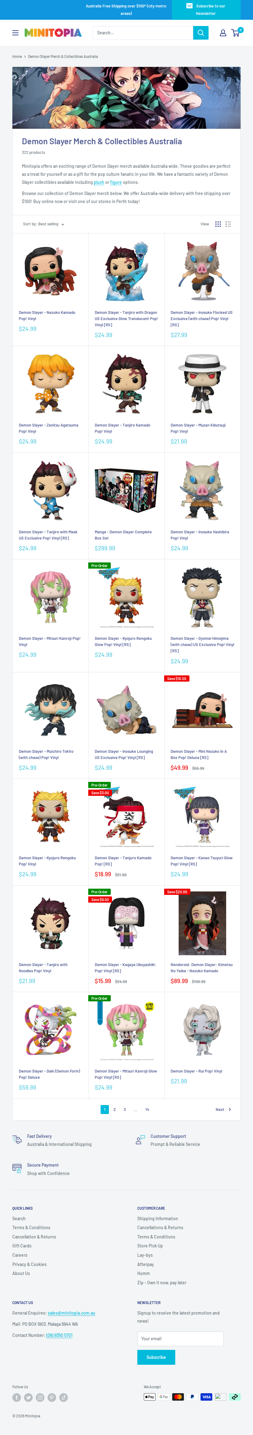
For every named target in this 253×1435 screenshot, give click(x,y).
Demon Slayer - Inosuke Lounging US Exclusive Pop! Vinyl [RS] (124, 754)
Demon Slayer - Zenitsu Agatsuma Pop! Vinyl (48, 428)
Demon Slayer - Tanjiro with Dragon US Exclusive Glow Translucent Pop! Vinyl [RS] (126, 318)
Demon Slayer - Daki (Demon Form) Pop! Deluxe (49, 1074)
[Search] (201, 33)
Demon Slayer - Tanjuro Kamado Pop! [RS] (123, 860)
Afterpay (145, 1264)
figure (116, 182)
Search (19, 1218)
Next (220, 1109)
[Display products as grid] (218, 224)
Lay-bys (145, 1255)
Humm (143, 1273)
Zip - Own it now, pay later (161, 1282)
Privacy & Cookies (29, 1264)
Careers (19, 1255)
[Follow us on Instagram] (40, 1397)
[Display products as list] (228, 224)
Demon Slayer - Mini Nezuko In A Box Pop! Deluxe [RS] (199, 754)
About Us (21, 1273)
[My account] (223, 32)
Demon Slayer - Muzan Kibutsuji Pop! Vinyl (198, 428)
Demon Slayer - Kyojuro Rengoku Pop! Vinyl (47, 860)
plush (99, 182)
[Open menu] (15, 32)
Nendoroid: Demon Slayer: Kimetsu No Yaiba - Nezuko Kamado (202, 967)
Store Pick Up (150, 1245)
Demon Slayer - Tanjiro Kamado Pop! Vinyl (122, 428)
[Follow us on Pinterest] (52, 1397)
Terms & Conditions (31, 1227)
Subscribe (156, 1357)
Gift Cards (21, 1245)
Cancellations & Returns (160, 1227)
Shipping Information (157, 1218)
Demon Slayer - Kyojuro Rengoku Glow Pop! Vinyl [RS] (123, 641)
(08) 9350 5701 (59, 1335)
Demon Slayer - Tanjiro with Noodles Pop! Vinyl (43, 967)
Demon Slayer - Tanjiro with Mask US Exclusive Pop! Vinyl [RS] (48, 534)
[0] (235, 33)
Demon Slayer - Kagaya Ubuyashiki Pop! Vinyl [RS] (125, 967)
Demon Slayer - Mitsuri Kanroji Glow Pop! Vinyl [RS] (126, 1074)
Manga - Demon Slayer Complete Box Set (123, 534)
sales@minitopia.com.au (71, 1313)
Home (17, 56)
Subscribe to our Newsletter (210, 9)
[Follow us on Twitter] (28, 1397)
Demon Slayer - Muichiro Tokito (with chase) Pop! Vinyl (46, 754)
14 (147, 1109)
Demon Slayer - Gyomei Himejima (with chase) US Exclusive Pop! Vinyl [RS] (202, 644)
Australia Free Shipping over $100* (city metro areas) (126, 9)
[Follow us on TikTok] (63, 1397)
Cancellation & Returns (34, 1236)
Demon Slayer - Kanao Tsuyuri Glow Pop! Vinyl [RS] (202, 860)
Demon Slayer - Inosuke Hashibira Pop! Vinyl (200, 534)
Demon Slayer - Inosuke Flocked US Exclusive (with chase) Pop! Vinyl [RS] (202, 318)
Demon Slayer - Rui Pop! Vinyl (196, 1071)
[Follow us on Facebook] (16, 1397)
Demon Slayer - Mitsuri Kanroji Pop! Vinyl (50, 641)
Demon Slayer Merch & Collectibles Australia (63, 56)
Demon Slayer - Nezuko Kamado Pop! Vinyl (47, 315)
